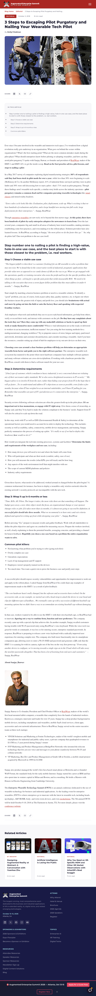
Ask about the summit (90, 990)
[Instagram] (22, 922)
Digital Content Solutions (13, 969)
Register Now (44, 992)
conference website (13, 806)
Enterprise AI (55, 934)
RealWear (75, 160)
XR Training (55, 938)
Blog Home (9, 11)
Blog (5, 972)
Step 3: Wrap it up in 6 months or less (24, 127)
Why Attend (55, 897)
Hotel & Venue (56, 901)
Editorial (19, 11)
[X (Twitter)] (10, 922)
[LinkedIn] (5, 922)
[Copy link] (30, 94)
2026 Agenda (55, 909)
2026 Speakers (56, 913)
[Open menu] (90, 4)
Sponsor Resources (11, 961)
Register (53, 917)
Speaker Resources (11, 957)
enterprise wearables (20, 217)
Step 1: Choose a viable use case (22, 120)
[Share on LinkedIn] (14, 94)
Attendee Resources (11, 953)
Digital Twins (55, 941)
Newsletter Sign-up (11, 965)
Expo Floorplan (9, 938)
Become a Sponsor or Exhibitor (16, 941)
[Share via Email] (25, 94)
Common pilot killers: (18, 131)
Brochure (54, 905)
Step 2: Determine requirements (22, 123)
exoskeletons (65, 798)
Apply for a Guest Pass (78, 985)
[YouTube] (27, 922)
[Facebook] (16, 922)
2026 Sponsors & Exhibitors (14, 934)
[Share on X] (19, 94)
